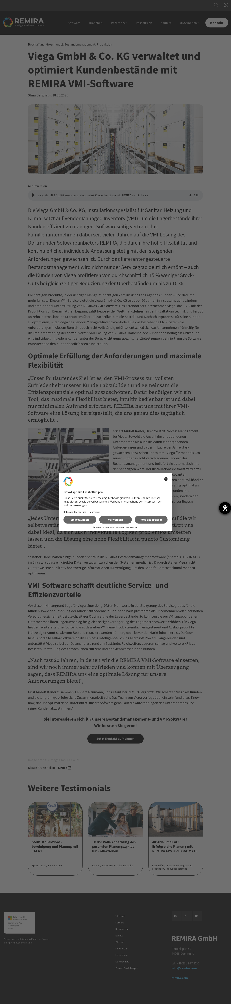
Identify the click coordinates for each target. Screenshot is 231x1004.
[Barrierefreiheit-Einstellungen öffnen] (225, 508)
